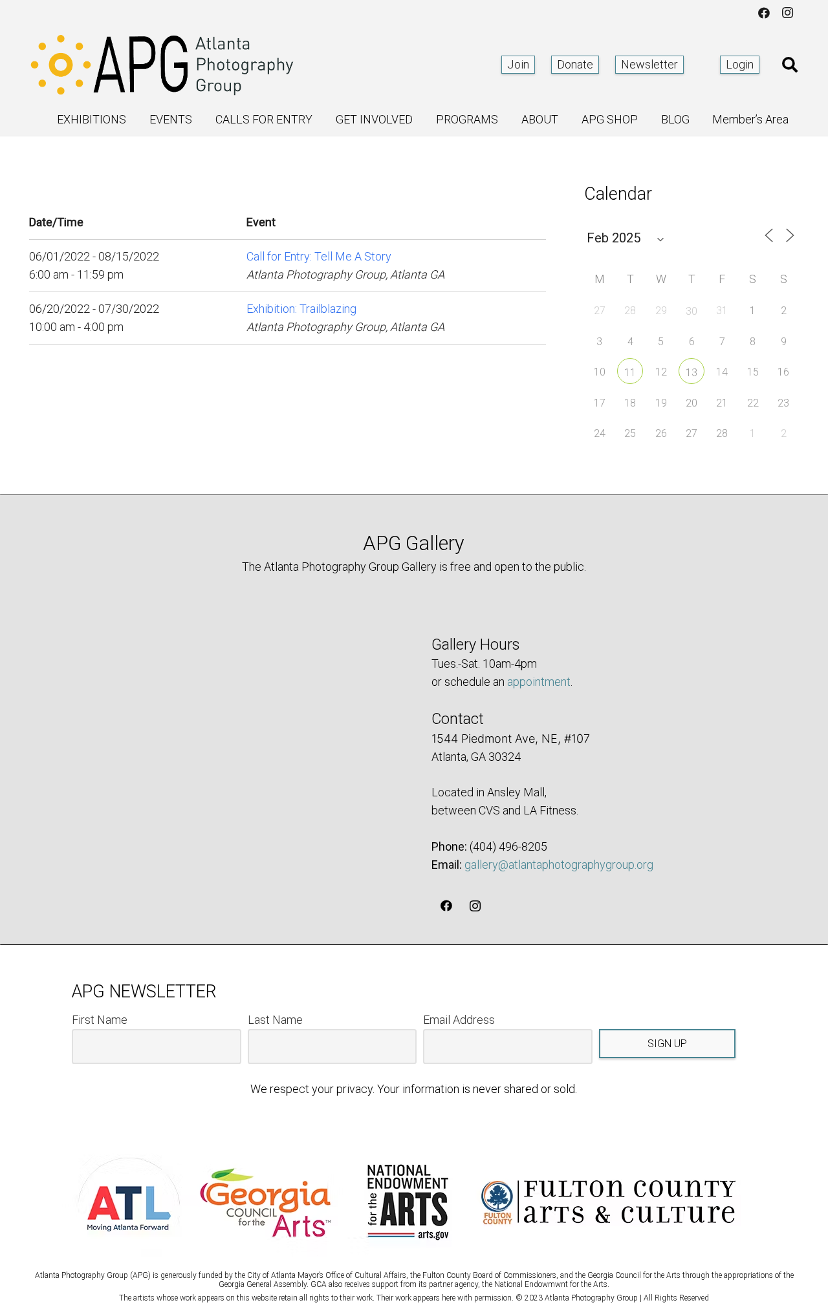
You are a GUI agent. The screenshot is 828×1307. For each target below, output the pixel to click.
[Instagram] (787, 13)
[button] (789, 64)
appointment (539, 681)
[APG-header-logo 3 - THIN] (162, 64)
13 (691, 373)
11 (630, 373)
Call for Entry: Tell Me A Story (318, 256)
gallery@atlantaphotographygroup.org (558, 864)
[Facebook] (764, 13)
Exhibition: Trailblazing (301, 308)
